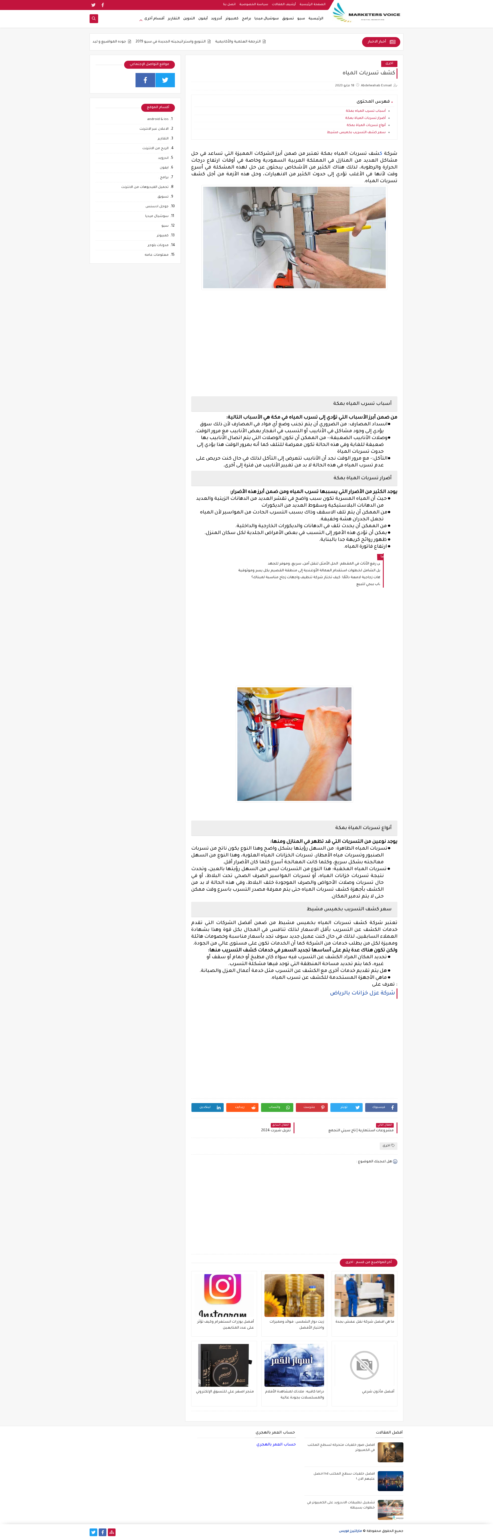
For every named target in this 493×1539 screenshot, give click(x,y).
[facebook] (102, 5)
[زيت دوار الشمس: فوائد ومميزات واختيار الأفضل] (294, 1295)
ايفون (164, 168)
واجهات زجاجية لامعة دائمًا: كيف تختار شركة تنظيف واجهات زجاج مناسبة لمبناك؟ (315, 578)
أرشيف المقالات (284, 4)
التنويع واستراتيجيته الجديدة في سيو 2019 (210, 42)
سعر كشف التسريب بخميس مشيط (356, 133)
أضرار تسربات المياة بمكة (365, 118)
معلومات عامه (157, 255)
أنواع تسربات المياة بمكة (366, 125)
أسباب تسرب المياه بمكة (366, 111)
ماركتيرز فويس (350, 1531)
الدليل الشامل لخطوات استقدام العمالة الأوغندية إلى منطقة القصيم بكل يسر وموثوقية (309, 571)
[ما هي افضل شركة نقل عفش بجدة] (364, 1295)
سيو (301, 19)
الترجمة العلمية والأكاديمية (278, 42)
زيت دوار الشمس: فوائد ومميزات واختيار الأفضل (297, 1325)
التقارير (174, 19)
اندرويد (163, 158)
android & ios (158, 119)
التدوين (189, 19)
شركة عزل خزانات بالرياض (362, 993)
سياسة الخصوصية (253, 4)
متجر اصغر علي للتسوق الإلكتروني (225, 1392)
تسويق (288, 19)
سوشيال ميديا (266, 19)
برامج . (163, 178)
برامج (246, 19)
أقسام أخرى (154, 19)
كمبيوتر (232, 19)
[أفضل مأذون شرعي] (364, 1365)
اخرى (389, 64)
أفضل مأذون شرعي (378, 1392)
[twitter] (93, 5)
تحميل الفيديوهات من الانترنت (145, 187)
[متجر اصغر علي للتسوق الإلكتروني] (224, 1365)
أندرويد (216, 19)
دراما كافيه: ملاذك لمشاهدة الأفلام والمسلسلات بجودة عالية (294, 1395)
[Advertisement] (294, 344)
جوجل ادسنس (157, 207)
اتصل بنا (229, 4)
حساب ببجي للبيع (368, 584)
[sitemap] (112, 1532)
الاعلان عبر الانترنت (154, 129)
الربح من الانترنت (155, 149)
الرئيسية (315, 19)
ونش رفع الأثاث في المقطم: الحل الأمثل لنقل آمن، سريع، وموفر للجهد (324, 564)
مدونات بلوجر (158, 245)
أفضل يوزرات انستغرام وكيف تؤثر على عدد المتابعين (225, 1325)
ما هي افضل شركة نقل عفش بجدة (365, 1322)
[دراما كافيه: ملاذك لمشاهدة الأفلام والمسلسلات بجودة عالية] (294, 1365)
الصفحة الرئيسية (313, 4)
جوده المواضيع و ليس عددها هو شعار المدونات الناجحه (120, 42)
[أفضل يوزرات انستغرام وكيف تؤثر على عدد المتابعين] (224, 1295)
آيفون (203, 19)
